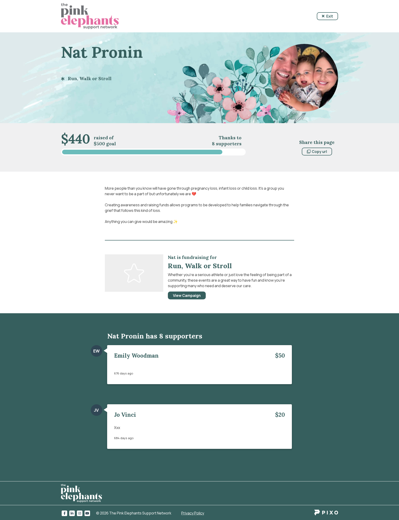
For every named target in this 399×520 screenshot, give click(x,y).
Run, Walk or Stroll (90, 78)
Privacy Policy (192, 513)
